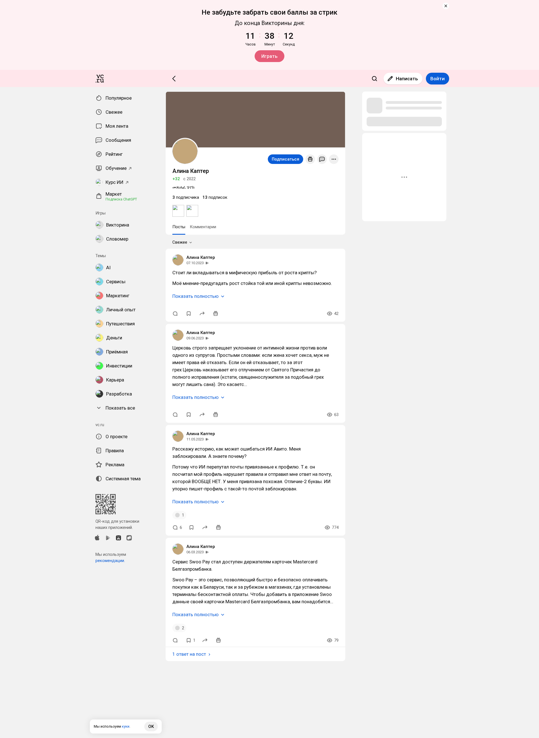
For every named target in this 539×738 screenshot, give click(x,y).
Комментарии (203, 226)
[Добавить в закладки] (189, 313)
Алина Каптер (200, 257)
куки (125, 726)
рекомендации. (110, 560)
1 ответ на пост (189, 654)
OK (151, 726)
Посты (178, 226)
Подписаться (285, 159)
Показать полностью (195, 296)
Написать (407, 78)
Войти (437, 78)
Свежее (179, 242)
